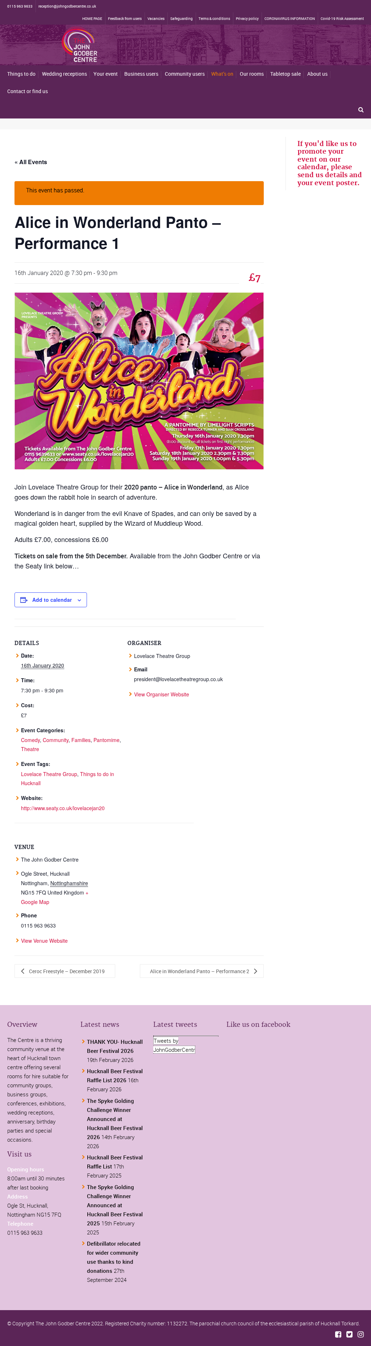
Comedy (30, 739)
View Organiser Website (161, 694)
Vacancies (155, 18)
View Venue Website (44, 940)
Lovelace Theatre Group (49, 774)
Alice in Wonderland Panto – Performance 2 (200, 971)
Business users (141, 73)
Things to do (21, 73)
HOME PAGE (92, 18)
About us (317, 73)
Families (81, 739)
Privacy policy (247, 18)
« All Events (30, 162)
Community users (185, 73)
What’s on (222, 73)
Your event (105, 73)
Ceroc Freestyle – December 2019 (66, 971)
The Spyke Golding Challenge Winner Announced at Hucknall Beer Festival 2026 (115, 1119)
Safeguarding (181, 18)
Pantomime (106, 739)
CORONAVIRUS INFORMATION (289, 18)
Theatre (30, 749)
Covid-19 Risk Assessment (342, 18)
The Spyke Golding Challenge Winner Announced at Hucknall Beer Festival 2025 (115, 1205)
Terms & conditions (214, 18)
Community (55, 739)
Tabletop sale (285, 73)
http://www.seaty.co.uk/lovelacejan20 (63, 808)
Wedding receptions (64, 73)
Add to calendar (52, 599)
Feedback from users (125, 18)
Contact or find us (27, 91)
